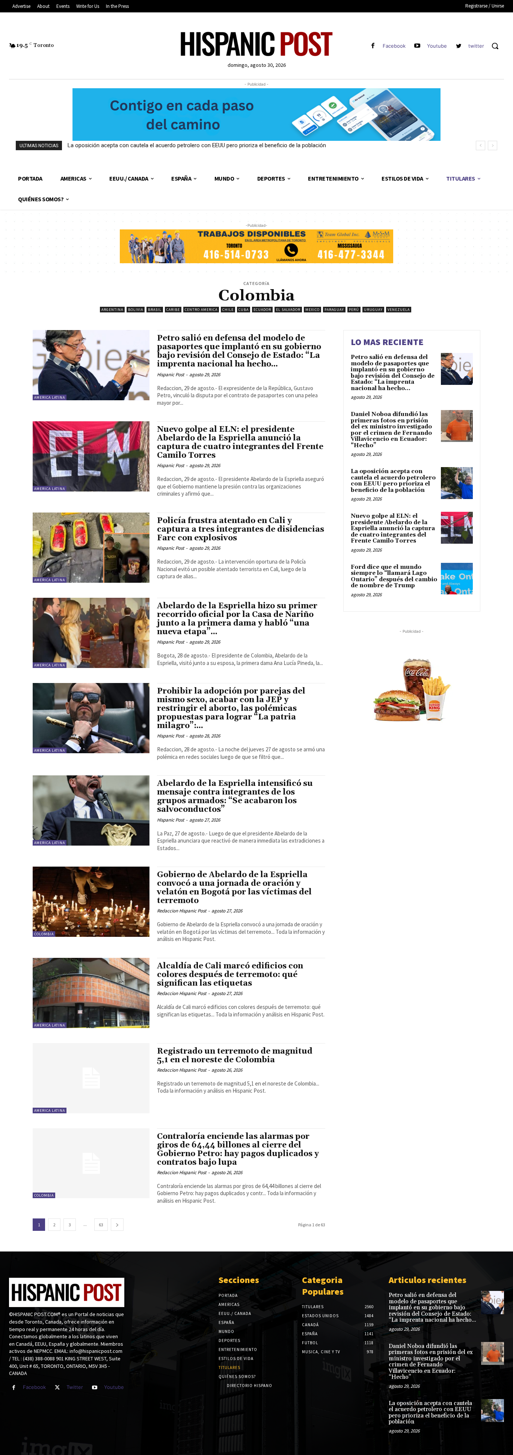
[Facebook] (373, 46)
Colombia (44, 934)
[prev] (480, 145)
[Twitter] (57, 1387)
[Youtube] (417, 46)
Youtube (437, 46)
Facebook (394, 46)
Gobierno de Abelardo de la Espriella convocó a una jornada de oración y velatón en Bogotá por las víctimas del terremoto (234, 888)
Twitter (74, 1387)
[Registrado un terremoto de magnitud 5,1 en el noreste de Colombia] (91, 1078)
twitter (476, 46)
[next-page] (117, 1224)
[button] (495, 46)
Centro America (201, 309)
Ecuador (262, 309)
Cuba (243, 309)
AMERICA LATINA (49, 397)
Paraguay (334, 309)
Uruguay (373, 309)
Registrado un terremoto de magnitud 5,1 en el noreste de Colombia (234, 1055)
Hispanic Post (170, 374)
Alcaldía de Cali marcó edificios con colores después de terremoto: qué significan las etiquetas (230, 974)
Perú (354, 309)
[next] (492, 145)
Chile (228, 309)
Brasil (154, 309)
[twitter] (459, 46)
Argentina (112, 309)
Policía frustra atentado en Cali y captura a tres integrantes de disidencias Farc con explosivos (240, 529)
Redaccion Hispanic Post (181, 911)
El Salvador (288, 309)
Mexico (312, 309)
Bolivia (135, 309)
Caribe (173, 309)
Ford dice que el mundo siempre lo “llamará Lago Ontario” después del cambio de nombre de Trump (394, 577)
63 (101, 1224)
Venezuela (399, 309)
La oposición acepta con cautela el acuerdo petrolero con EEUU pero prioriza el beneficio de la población (197, 145)
